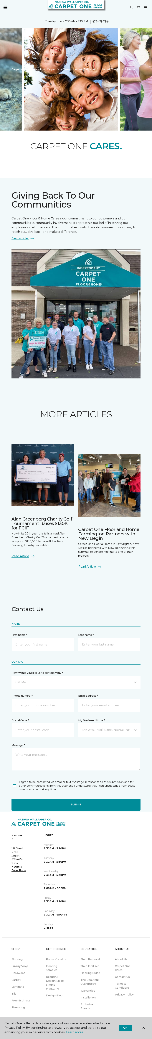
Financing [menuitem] (18, 1007)
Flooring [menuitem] (17, 959)
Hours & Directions (18, 868)
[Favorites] (138, 7)
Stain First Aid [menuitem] (89, 966)
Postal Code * (20, 720)
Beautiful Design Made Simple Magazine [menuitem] (55, 982)
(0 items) (145, 7)
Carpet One (19, 69)
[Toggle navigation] (5, 7)
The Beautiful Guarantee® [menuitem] (89, 981)
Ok (125, 1027)
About (37, 69)
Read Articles (20, 238)
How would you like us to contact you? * (37, 673)
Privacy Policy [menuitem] (124, 994)
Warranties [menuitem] (87, 990)
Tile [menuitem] (13, 993)
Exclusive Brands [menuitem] (86, 1006)
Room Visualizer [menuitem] (57, 959)
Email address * (88, 695)
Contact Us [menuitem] (122, 977)
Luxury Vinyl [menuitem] (19, 966)
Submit (76, 804)
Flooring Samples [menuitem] (51, 968)
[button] (131, 7)
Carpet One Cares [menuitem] (122, 968)
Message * (18, 745)
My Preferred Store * (91, 720)
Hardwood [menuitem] (18, 973)
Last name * (86, 635)
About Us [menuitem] (121, 959)
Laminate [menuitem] (17, 986)
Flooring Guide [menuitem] (90, 973)
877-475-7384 (101, 21)
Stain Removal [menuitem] (90, 959)
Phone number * (22, 695)
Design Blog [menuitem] (54, 995)
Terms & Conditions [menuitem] (122, 985)
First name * (19, 635)
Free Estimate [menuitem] (20, 1000)
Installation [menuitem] (88, 997)
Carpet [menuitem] (16, 980)
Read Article (20, 556)
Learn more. (75, 1032)
